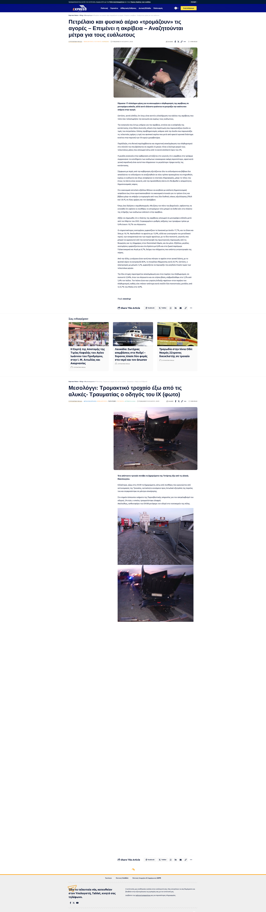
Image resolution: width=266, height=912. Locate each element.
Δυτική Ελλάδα (77, 344)
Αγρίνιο (102, 341)
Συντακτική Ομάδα (75, 41)
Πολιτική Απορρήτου (116, 2)
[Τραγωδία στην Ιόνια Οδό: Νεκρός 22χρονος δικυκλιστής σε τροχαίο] (177, 334)
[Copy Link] (181, 41)
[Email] (180, 308)
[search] (170, 8)
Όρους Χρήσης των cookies (141, 2)
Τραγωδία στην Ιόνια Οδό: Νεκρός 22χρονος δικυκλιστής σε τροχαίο (175, 353)
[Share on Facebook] (175, 41)
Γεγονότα (97, 41)
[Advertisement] (88, 78)
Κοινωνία (105, 41)
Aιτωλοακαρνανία (78, 341)
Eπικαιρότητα (88, 41)
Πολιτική (111, 890)
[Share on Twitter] (178, 41)
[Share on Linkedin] (176, 308)
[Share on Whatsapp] (171, 308)
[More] (184, 41)
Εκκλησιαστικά (90, 344)
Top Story (164, 341)
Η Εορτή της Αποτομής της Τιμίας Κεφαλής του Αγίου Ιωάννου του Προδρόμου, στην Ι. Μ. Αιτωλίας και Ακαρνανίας (88, 356)
